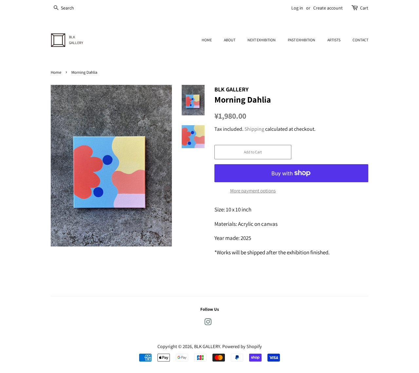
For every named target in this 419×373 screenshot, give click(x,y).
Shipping (254, 129)
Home (56, 72)
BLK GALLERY (207, 346)
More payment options (253, 190)
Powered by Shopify (242, 346)
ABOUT (229, 39)
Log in (297, 8)
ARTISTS (333, 39)
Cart (364, 8)
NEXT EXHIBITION (261, 39)
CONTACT (360, 39)
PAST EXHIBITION (301, 39)
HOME (207, 39)
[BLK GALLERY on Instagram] (207, 323)
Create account (328, 8)
